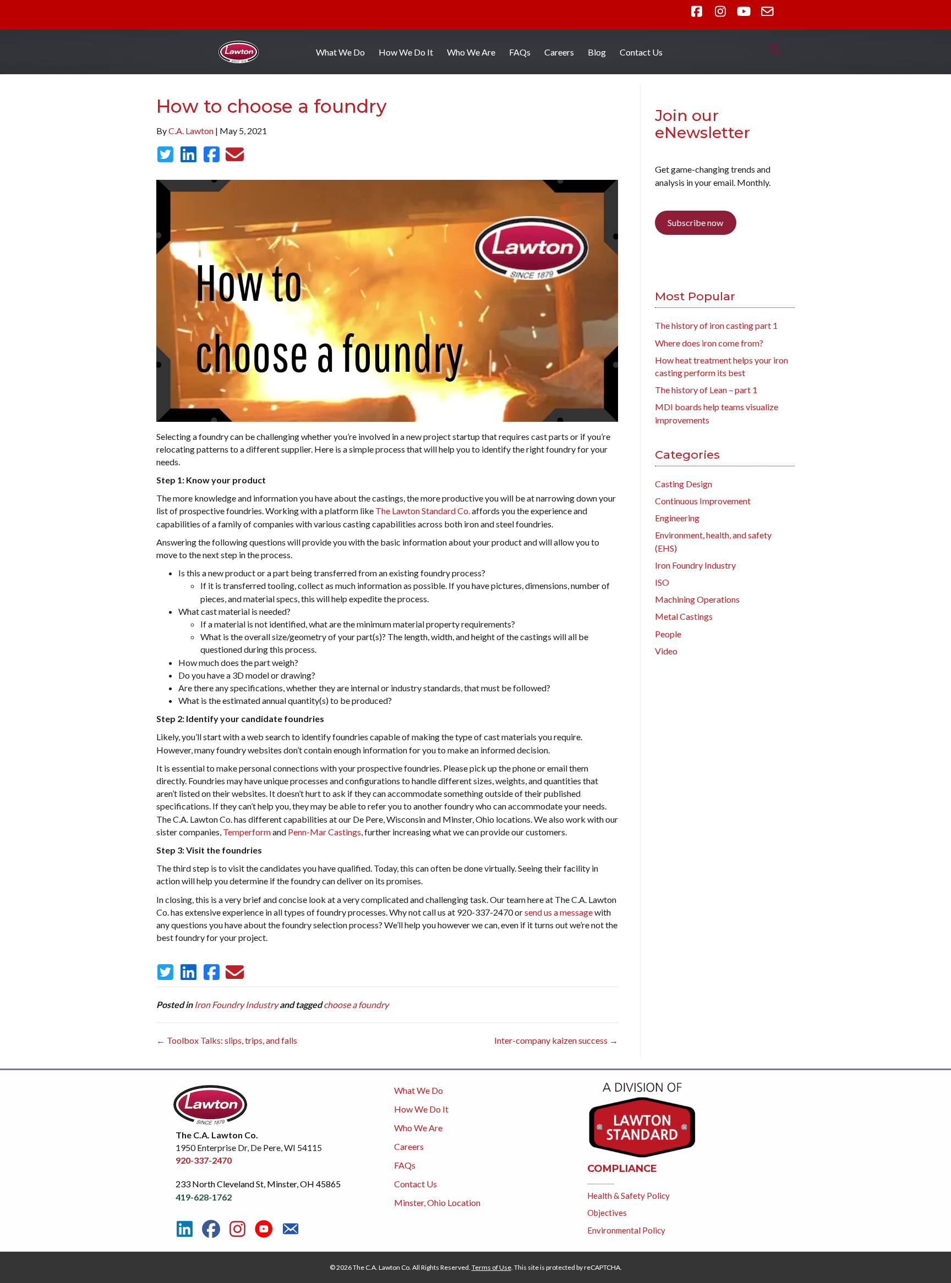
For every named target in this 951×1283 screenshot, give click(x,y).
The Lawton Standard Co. (422, 510)
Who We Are (471, 52)
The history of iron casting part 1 (716, 325)
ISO (662, 582)
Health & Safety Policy (628, 1196)
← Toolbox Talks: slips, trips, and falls (226, 1040)
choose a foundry (356, 1004)
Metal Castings (684, 616)
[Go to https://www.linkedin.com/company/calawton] (185, 1229)
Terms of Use (491, 1267)
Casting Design (683, 483)
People (668, 634)
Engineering (677, 518)
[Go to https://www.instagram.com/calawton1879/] (237, 1229)
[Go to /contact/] (290, 1230)
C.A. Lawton (191, 130)
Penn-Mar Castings (324, 832)
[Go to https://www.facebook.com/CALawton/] (211, 1229)
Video (666, 651)
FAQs (520, 52)
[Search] (771, 49)
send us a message (558, 912)
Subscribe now (695, 222)
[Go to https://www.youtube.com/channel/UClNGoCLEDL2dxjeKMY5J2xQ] (264, 1230)
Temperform (247, 832)
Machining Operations (697, 599)
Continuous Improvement (703, 500)
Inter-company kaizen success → (556, 1040)
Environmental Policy (626, 1230)
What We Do (340, 52)
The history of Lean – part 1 (706, 389)
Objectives (607, 1213)
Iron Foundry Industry (236, 1004)
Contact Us (641, 52)
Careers (559, 52)
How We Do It (406, 52)
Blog (597, 52)
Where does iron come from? (709, 343)
